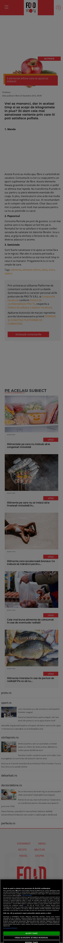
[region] (31, 911)
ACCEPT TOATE (31, 933)
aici (25, 905)
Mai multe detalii (26, 895)
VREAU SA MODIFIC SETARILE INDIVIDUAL (31, 937)
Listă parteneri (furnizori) (10, 928)
